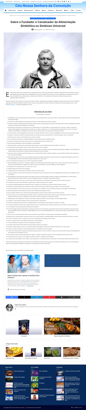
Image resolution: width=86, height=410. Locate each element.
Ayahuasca (51, 10)
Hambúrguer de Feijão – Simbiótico (71, 358)
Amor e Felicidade (43, 371)
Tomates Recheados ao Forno (46, 389)
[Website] (15, 309)
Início (12, 15)
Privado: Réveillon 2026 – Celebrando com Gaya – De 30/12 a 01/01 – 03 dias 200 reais (21, 397)
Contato (79, 10)
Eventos (21, 10)
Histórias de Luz (17, 1)
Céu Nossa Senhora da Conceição (34, 407)
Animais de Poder (25, 1)
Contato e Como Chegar (19, 377)
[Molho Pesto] (52, 352)
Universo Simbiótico (21, 15)
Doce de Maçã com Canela (31, 358)
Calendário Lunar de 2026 (36, 1)
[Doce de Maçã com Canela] (33, 352)
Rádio (72, 10)
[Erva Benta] (34, 385)
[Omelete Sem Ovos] (14, 352)
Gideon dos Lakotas (38, 29)
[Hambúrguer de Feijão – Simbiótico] (71, 352)
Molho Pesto (47, 358)
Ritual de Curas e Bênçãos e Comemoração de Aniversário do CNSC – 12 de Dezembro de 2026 (72, 378)
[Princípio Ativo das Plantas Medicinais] (34, 379)
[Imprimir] (74, 297)
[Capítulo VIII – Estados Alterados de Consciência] (34, 397)
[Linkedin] (37, 297)
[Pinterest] (49, 297)
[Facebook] (12, 297)
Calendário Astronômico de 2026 (50, 1)
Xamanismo (59, 10)
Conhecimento (29, 10)
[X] (24, 297)
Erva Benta (41, 383)
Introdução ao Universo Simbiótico (33, 15)
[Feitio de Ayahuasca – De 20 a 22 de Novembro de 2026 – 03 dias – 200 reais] (60, 385)
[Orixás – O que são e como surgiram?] (9, 391)
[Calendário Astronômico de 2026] (60, 372)
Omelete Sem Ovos (10, 358)
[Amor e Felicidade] (34, 372)
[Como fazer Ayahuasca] (9, 372)
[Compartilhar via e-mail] (61, 297)
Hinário (38, 10)
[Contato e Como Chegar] (9, 379)
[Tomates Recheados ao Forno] (34, 391)
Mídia (66, 10)
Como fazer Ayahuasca (19, 371)
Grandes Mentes (8, 1)
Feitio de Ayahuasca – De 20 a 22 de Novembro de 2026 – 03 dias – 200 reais (72, 384)
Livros (44, 10)
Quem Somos (13, 10)
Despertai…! (13, 104)
